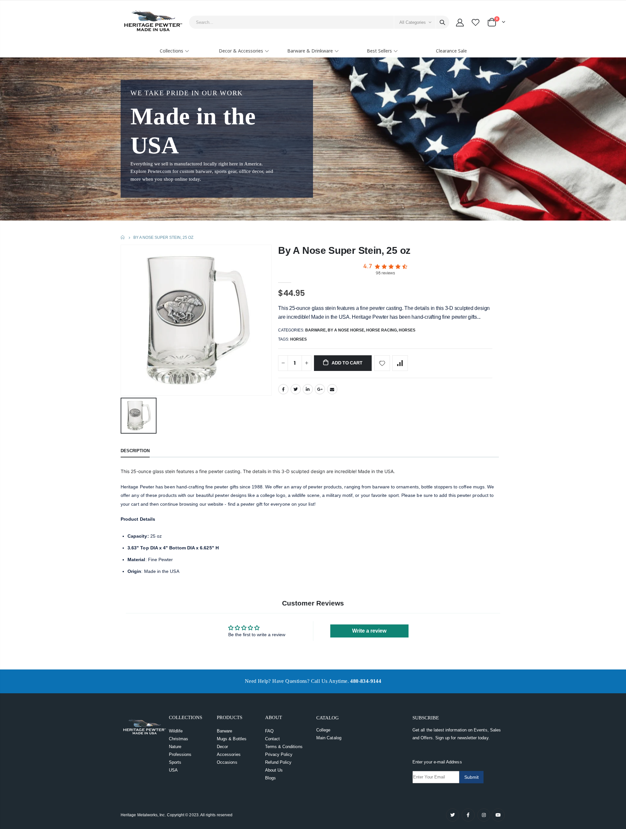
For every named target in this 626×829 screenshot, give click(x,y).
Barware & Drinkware (310, 51)
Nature (175, 746)
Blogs (270, 777)
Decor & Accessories (241, 51)
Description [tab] (135, 450)
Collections (171, 51)
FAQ (269, 731)
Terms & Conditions (284, 746)
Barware (315, 330)
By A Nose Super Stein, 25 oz (344, 250)
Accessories (229, 754)
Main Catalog (328, 737)
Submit (471, 777)
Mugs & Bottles (231, 738)
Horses (407, 330)
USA (173, 770)
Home (123, 237)
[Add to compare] (400, 363)
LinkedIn (308, 389)
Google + (320, 389)
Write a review (369, 631)
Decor (222, 746)
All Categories (412, 22)
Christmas (178, 738)
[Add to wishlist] (382, 363)
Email (332, 389)
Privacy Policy (279, 754)
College (323, 730)
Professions (180, 754)
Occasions (227, 762)
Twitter (296, 389)
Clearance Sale (451, 51)
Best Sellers (379, 51)
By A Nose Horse (346, 330)
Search (442, 22)
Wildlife (176, 731)
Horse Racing (381, 330)
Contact (272, 738)
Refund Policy (278, 762)
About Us (274, 770)
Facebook (283, 389)
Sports (175, 762)
